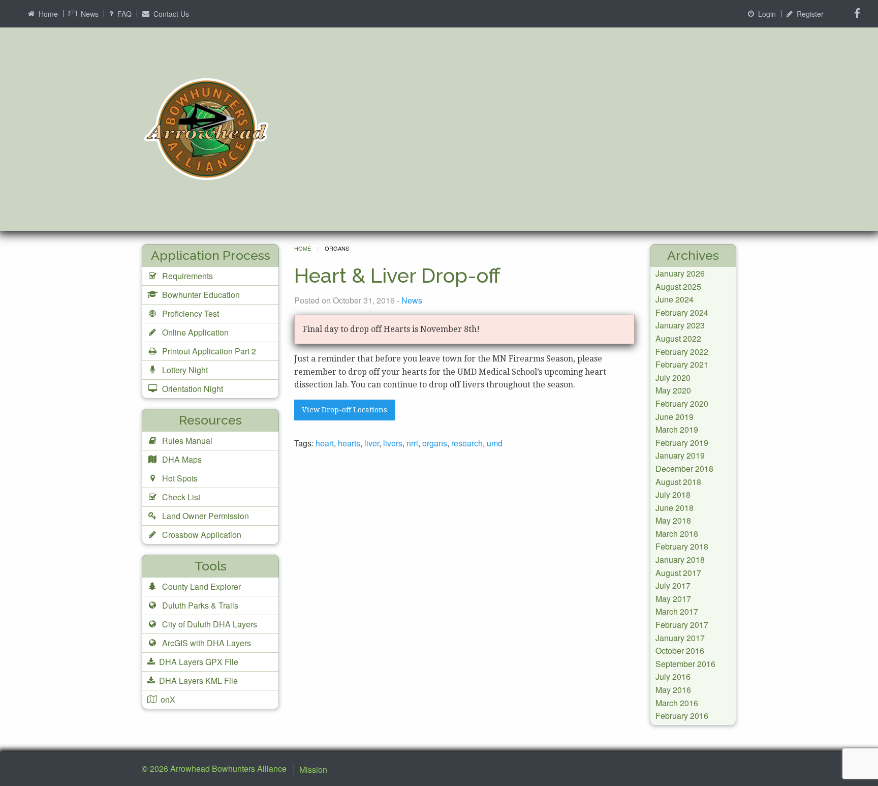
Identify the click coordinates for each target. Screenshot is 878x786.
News (89, 13)
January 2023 (680, 325)
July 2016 (673, 676)
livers (392, 443)
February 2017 (681, 624)
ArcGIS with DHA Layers (205, 643)
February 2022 (681, 351)
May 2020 (673, 390)
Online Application (194, 332)
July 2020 (673, 377)
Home (47, 13)
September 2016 (685, 664)
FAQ (123, 13)
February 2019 (681, 442)
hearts (349, 443)
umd (495, 443)
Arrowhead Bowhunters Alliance (228, 768)
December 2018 (684, 468)
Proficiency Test (189, 313)
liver (371, 443)
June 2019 (674, 416)
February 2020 (681, 403)
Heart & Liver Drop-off (397, 275)
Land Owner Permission (204, 516)
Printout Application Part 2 (208, 351)
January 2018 (680, 559)
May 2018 (673, 520)
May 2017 (673, 598)
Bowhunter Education (200, 294)
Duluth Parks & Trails (199, 605)
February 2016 (681, 715)
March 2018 (676, 533)
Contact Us (170, 13)
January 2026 (680, 273)
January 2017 (680, 638)
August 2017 (678, 573)
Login (766, 13)
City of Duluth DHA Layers (208, 624)
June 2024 (674, 299)
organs (434, 443)
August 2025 (678, 286)
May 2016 (673, 690)
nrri (412, 443)
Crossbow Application (200, 534)
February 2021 (681, 364)
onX (167, 699)
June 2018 (674, 507)
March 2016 (676, 703)
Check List (180, 497)
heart (325, 443)
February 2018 (681, 546)
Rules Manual (186, 440)
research (467, 443)
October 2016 (679, 650)
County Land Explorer (200, 586)
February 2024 (681, 312)
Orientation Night (191, 389)
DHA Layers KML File (197, 680)
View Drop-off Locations (344, 410)
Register (809, 13)
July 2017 (673, 585)
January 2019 (680, 455)
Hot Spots (179, 478)
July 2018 (673, 494)
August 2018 (678, 482)
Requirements (186, 276)
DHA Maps (181, 459)
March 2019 (676, 429)
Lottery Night (184, 370)
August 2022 (678, 338)
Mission (313, 769)
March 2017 (676, 611)
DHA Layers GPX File (197, 662)
